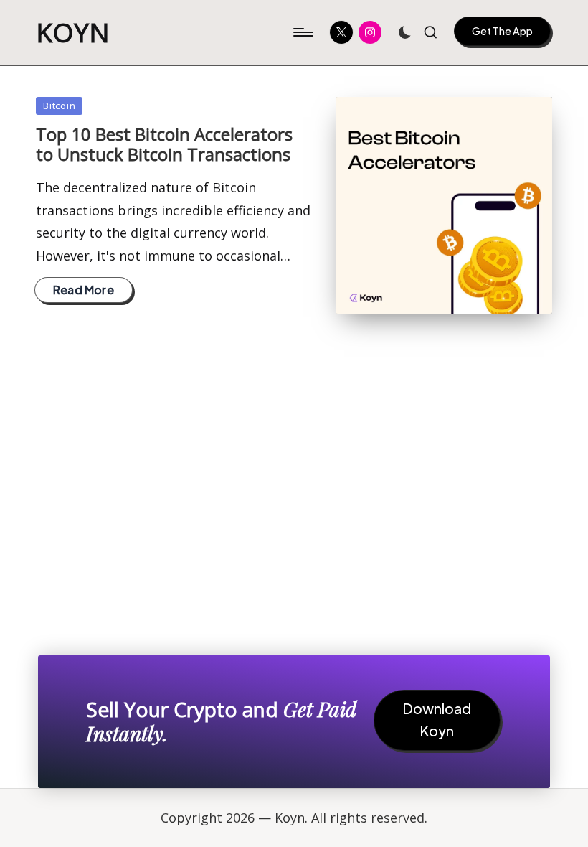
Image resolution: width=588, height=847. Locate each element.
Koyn (73, 32)
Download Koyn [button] (436, 719)
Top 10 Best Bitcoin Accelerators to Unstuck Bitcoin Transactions (164, 144)
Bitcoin (59, 105)
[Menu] (302, 32)
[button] (502, 31)
